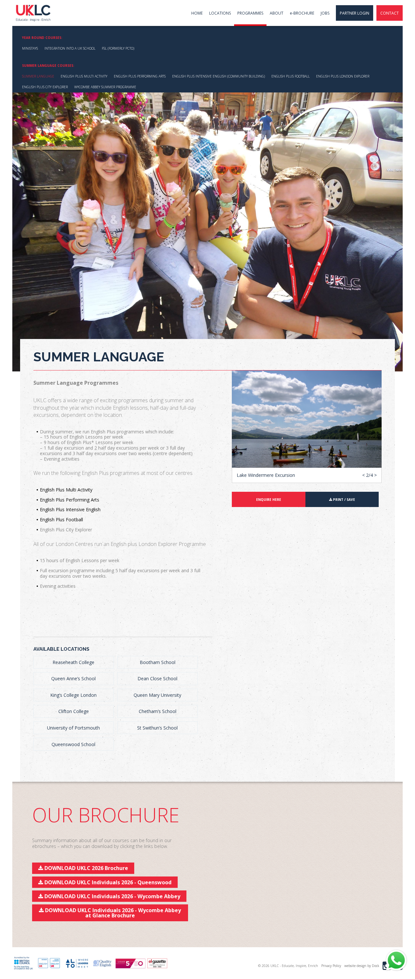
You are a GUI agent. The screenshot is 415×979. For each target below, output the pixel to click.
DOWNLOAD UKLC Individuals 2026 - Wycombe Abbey (111, 896)
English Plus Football (290, 76)
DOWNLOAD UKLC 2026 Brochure (85, 868)
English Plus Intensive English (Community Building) (218, 76)
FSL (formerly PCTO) (118, 48)
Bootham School (157, 662)
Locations (220, 13)
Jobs (325, 13)
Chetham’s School (157, 711)
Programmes (250, 13)
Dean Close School (157, 678)
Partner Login (354, 13)
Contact (389, 13)
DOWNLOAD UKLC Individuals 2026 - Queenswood (107, 882)
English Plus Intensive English (70, 509)
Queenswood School (73, 744)
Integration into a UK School (69, 48)
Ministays (30, 48)
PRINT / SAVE (343, 499)
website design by (361, 965)
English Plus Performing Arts (140, 76)
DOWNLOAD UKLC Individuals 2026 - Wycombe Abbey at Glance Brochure (112, 913)
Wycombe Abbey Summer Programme (105, 87)
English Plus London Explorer (342, 76)
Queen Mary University (157, 695)
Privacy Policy (331, 965)
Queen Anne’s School (73, 678)
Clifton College (73, 711)
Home (197, 13)
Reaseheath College (73, 662)
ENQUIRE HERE (268, 499)
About (276, 13)
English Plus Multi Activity (84, 76)
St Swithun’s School (157, 728)
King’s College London (73, 695)
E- (302, 13)
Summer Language (38, 76)
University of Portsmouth (73, 728)
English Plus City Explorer (45, 87)
